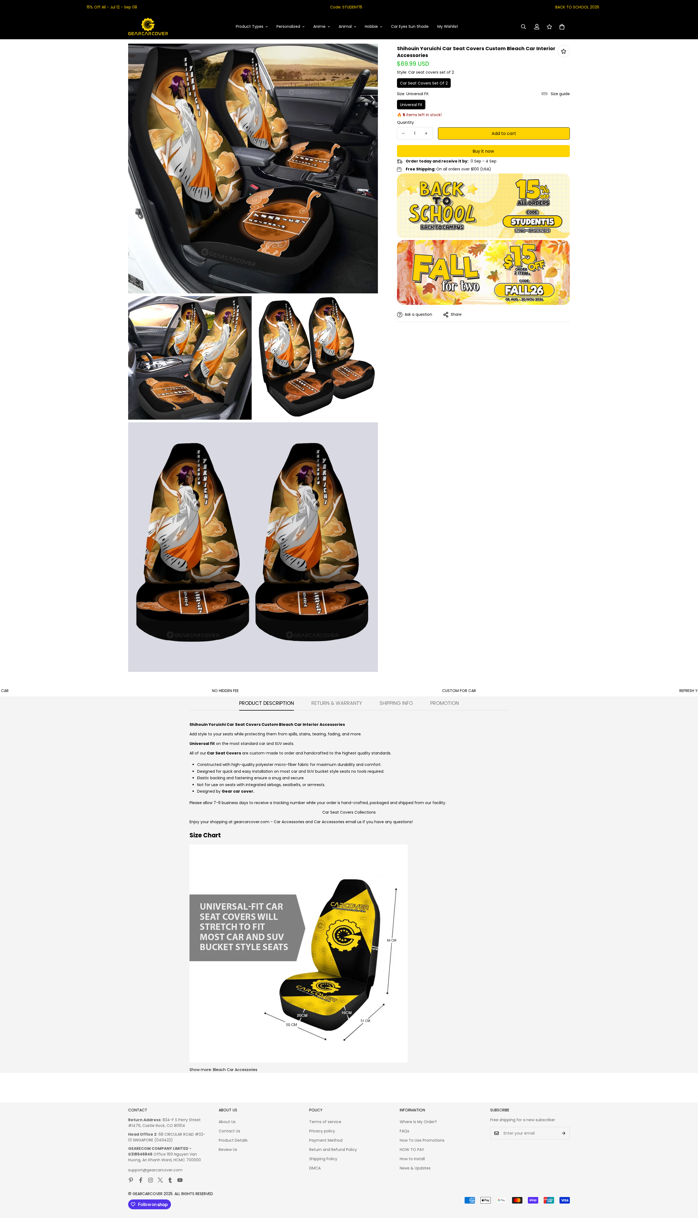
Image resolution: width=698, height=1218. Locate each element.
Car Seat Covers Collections (349, 812)
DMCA (315, 1168)
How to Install (412, 1159)
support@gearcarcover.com (155, 1170)
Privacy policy (322, 1131)
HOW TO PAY (412, 1149)
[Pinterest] (131, 1180)
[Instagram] (150, 1180)
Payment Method (325, 1140)
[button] (562, 26)
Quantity (405, 122)
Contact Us (229, 1131)
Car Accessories (289, 822)
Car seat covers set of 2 (424, 83)
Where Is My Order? (418, 1121)
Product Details (233, 1140)
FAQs (404, 1131)
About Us (227, 1121)
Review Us (228, 1149)
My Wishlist (447, 26)
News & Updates (415, 1168)
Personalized (288, 26)
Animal (345, 26)
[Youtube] (180, 1180)
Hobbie (371, 26)
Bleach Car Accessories (235, 1069)
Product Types (249, 26)
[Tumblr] (170, 1180)
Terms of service (325, 1121)
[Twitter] (160, 1180)
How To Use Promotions (422, 1140)
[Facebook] (141, 1180)
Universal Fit (411, 104)
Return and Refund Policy (333, 1149)
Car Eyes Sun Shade (410, 26)
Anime (319, 26)
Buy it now (483, 151)
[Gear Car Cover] (148, 26)
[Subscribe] (564, 1133)
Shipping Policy (323, 1159)
